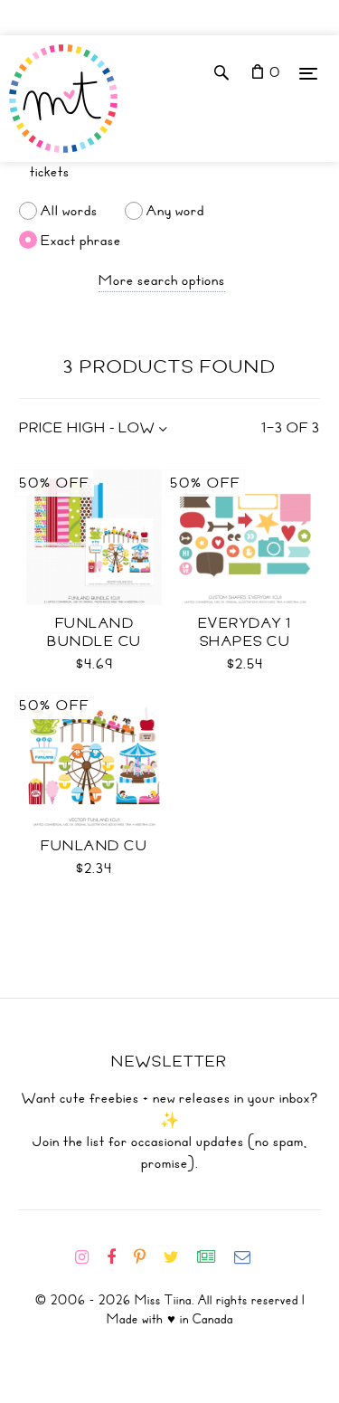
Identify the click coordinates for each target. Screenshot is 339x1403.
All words (69, 211)
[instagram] (89, 1257)
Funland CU (94, 846)
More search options (162, 280)
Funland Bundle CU (94, 632)
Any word (175, 211)
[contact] (249, 1257)
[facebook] (118, 1257)
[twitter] (178, 1257)
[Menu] (308, 72)
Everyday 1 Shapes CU (245, 632)
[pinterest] (147, 1257)
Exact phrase (81, 240)
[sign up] (214, 1257)
